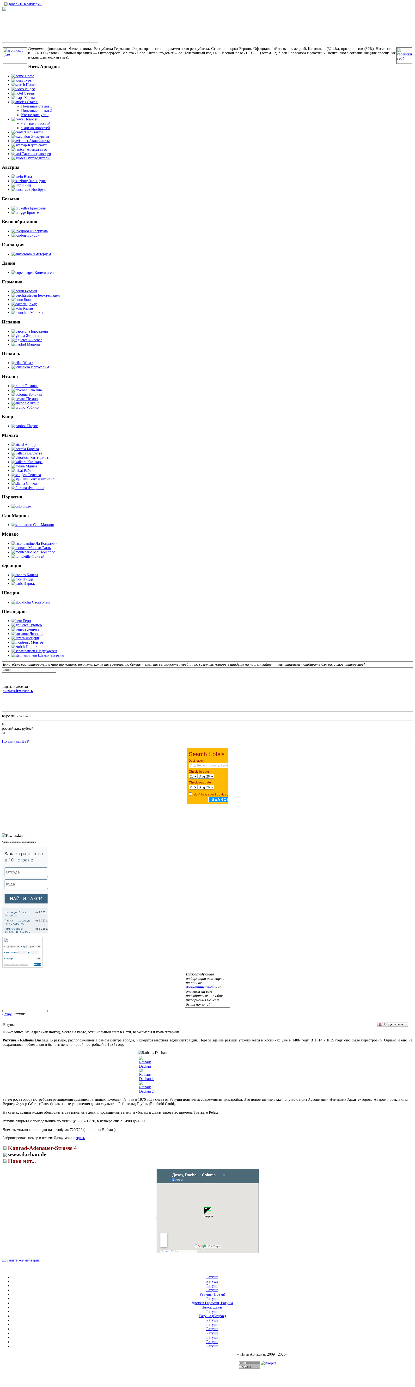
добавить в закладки (25, 4)
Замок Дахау (212, 1307)
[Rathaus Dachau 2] (146, 1091)
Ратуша (212, 1277)
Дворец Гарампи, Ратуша (212, 1303)
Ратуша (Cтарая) (212, 1316)
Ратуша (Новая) (212, 1294)
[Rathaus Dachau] (146, 1066)
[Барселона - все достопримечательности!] (50, 41)
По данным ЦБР (15, 741)
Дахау (7, 1014)
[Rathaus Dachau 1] (146, 1079)
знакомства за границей (16, 964)
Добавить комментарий (21, 1260)
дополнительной (200, 987)
